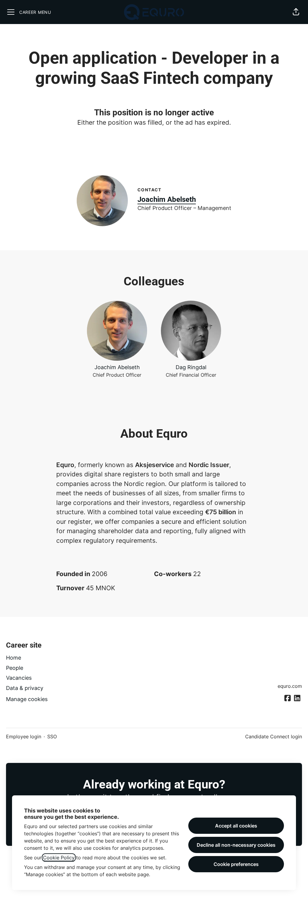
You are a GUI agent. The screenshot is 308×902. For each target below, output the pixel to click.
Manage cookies (27, 699)
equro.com (290, 686)
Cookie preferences (236, 864)
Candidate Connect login (273, 736)
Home (13, 657)
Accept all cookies (236, 826)
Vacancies (19, 678)
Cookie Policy (59, 858)
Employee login (23, 736)
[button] (296, 12)
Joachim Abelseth (166, 199)
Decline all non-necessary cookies (236, 845)
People (14, 668)
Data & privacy (24, 688)
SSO (52, 736)
